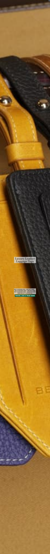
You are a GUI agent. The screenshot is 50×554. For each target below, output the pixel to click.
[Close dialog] (49, 0)
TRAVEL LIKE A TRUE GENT (25, 295)
